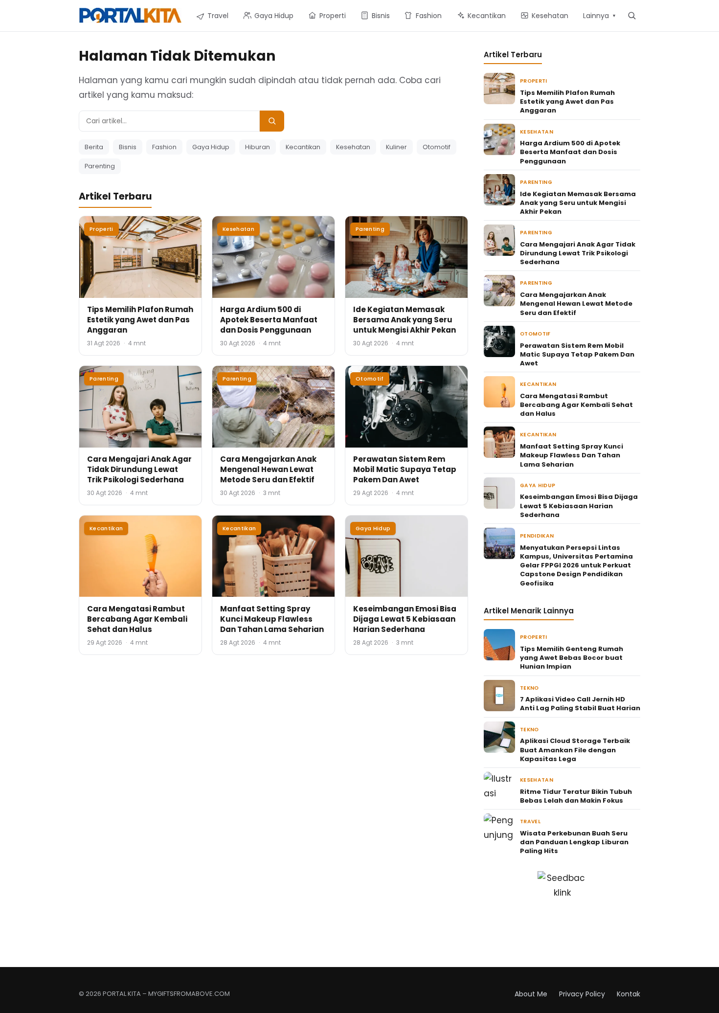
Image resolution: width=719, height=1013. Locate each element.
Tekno (529, 688)
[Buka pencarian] (631, 15)
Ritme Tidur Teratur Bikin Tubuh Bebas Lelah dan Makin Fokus (576, 796)
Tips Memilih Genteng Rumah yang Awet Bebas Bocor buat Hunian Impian (571, 657)
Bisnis (127, 147)
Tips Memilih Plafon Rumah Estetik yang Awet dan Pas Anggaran (140, 319)
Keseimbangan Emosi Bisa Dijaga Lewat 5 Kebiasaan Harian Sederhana (404, 619)
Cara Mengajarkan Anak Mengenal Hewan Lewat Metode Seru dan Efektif (268, 469)
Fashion (164, 147)
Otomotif (436, 147)
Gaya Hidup (210, 147)
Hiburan (257, 147)
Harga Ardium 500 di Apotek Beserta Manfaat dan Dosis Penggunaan (268, 319)
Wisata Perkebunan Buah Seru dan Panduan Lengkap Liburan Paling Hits (574, 842)
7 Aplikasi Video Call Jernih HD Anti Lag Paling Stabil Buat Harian (580, 704)
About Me (531, 994)
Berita (94, 147)
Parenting (100, 166)
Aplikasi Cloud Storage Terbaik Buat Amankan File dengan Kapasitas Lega (575, 749)
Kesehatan (353, 147)
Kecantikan (303, 147)
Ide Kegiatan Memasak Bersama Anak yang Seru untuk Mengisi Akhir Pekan (404, 319)
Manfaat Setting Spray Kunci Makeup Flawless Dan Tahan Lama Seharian (272, 619)
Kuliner (396, 147)
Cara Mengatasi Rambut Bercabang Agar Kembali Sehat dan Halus (137, 619)
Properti (101, 229)
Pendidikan (537, 536)
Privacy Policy (582, 994)
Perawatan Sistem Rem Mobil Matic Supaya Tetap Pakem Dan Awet (404, 469)
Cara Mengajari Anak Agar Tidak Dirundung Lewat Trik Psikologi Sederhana (139, 469)
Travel (530, 821)
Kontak (628, 994)
